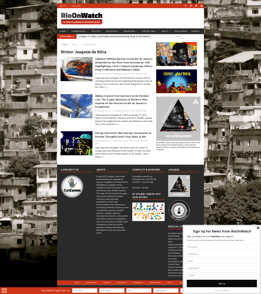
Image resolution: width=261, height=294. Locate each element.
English (63, 6)
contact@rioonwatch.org (142, 176)
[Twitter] (196, 5)
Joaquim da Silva (104, 73)
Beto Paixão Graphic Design (179, 270)
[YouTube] (201, 5)
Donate (195, 31)
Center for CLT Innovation (178, 247)
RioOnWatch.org (115, 193)
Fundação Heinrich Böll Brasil (180, 233)
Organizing (129, 31)
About (164, 31)
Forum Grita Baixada (176, 267)
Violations (111, 31)
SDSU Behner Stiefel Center (179, 261)
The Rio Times (174, 264)
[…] (106, 87)
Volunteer (136, 187)
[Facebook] (185, 5)
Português (76, 6)
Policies (95, 31)
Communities (78, 31)
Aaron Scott (129, 73)
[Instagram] (191, 5)
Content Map (148, 31)
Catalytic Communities (116, 176)
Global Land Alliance (176, 250)
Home (63, 31)
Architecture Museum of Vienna (181, 273)
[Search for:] (187, 36)
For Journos (180, 31)
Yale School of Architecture (179, 275)
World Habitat (173, 236)
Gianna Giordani (132, 140)
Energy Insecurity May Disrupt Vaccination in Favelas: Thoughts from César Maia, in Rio (123, 134)
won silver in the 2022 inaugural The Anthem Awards (178, 143)
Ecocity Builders (174, 253)
